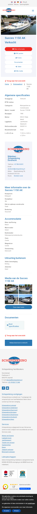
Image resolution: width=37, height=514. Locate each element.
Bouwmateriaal (10, 130)
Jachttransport (6, 440)
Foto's (20, 58)
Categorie (8, 106)
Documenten (18, 62)
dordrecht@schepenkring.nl (16, 169)
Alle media (19, 71)
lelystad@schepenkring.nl (14, 380)
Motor (7, 117)
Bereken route (18, 176)
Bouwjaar (8, 114)
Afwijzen (16, 511)
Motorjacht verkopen (8, 452)
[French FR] (21, 2)
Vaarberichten (6, 445)
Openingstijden (24, 4)
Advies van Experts (8, 435)
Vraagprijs (9, 99)
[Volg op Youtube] (7, 388)
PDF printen (19, 53)
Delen (19, 66)
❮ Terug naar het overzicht (15, 81)
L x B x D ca (9, 133)
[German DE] (18, 2)
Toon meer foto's (18, 307)
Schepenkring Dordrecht (9, 417)
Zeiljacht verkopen (7, 449)
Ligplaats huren (6, 438)
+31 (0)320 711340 (14, 382)
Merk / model (10, 110)
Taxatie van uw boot (8, 442)
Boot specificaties (14, 325)
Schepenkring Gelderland (9, 408)
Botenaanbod (17, 84)
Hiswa (4, 447)
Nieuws (16, 4)
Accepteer (6, 511)
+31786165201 (18, 164)
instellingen (31, 503)
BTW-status (9, 102)
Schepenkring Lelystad (9, 405)
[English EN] (15, 2)
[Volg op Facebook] (3, 388)
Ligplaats (8, 122)
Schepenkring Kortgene (9, 412)
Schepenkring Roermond (9, 410)
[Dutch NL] (12, 2)
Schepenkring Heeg (8, 419)
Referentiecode (11, 126)
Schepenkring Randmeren (10, 414)
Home (7, 84)
